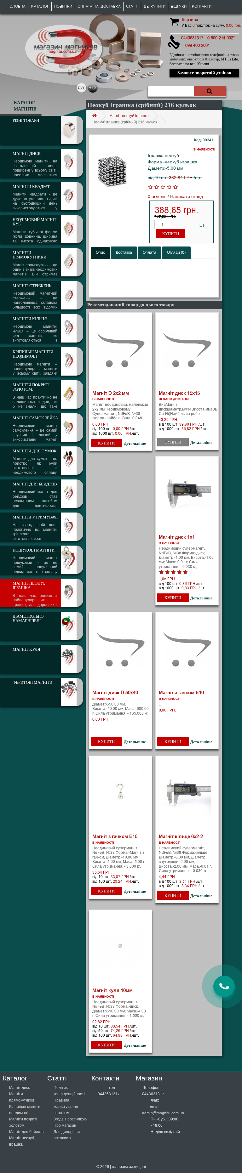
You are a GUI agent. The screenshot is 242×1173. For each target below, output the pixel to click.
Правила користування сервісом (66, 1106)
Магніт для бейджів (26, 1131)
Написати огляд (186, 197)
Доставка (124, 252)
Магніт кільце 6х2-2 (181, 836)
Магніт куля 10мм (112, 990)
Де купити (154, 6)
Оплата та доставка (99, 6)
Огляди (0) (176, 252)
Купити (170, 233)
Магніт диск (19, 1087)
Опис (100, 252)
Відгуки (179, 6)
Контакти (201, 6)
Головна (17, 6)
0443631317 (109, 1093)
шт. (202, 225)
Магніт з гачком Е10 (181, 692)
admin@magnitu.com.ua (163, 1112)
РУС (82, 88)
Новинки (63, 6)
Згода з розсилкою (70, 1119)
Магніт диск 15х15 (179, 393)
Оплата (149, 252)
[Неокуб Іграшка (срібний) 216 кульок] (112, 171)
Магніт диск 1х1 (177, 537)
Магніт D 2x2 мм (110, 393)
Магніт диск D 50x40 (115, 692)
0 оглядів (157, 197)
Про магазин (65, 1125)
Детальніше (135, 443)
